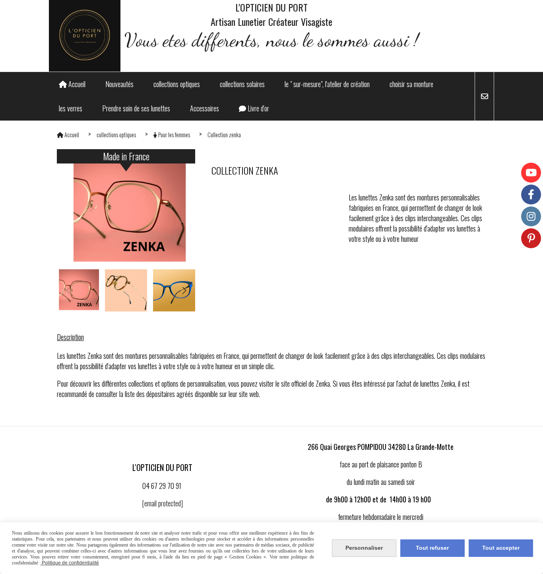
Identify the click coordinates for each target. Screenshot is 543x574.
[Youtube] (531, 173)
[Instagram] (531, 216)
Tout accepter (501, 548)
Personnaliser (364, 548)
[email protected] (162, 503)
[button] (184, 290)
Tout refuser (432, 548)
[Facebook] (531, 194)
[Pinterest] (531, 238)
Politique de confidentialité (70, 563)
